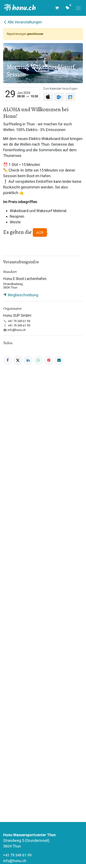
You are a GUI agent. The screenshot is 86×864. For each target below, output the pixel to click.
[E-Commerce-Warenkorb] (56, 8)
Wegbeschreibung (22, 295)
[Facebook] (7, 360)
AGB (39, 232)
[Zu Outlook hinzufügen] (59, 97)
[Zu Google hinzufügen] (70, 97)
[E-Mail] (59, 360)
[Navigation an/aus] (78, 8)
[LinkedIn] (28, 360)
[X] (17, 360)
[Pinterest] (48, 360)
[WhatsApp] (38, 360)
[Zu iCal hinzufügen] (48, 97)
